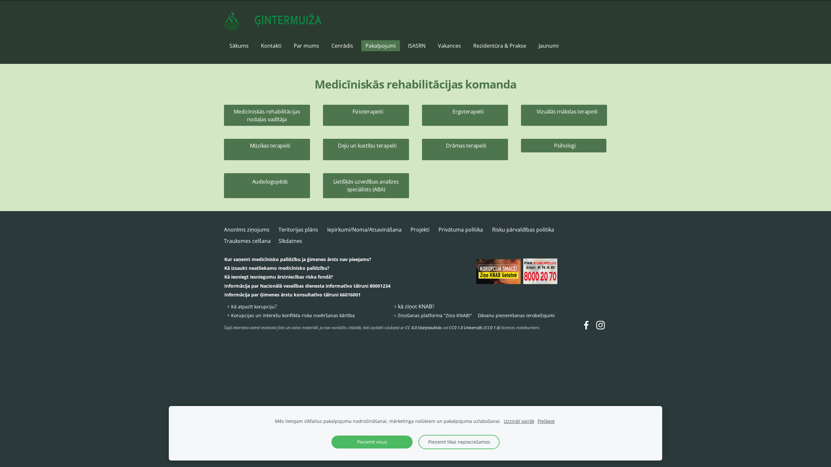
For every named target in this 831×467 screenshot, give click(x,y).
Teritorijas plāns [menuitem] (298, 229)
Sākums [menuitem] (239, 45)
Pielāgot (546, 421)
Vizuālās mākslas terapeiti (564, 115)
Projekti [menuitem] (420, 229)
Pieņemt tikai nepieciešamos (459, 442)
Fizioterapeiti (366, 115)
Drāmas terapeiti (465, 149)
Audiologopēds (267, 185)
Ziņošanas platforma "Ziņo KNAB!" (435, 315)
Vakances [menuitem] (449, 45)
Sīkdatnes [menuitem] (290, 241)
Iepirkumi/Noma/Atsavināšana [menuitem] (364, 229)
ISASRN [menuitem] (417, 45)
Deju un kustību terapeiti (366, 149)
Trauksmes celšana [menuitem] (247, 241)
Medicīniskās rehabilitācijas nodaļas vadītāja (267, 115)
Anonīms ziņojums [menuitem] (246, 229)
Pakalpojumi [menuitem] (381, 45)
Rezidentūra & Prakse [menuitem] (499, 45)
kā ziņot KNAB (415, 306)
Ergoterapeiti (465, 115)
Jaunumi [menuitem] (549, 45)
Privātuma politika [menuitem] (461, 229)
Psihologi (563, 145)
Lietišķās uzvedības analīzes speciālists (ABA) (366, 185)
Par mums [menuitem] (306, 45)
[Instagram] (600, 325)
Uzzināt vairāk (519, 421)
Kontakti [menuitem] (271, 45)
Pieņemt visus (372, 442)
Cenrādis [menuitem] (342, 45)
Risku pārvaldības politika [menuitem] (523, 229)
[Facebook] (586, 325)
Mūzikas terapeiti (267, 149)
